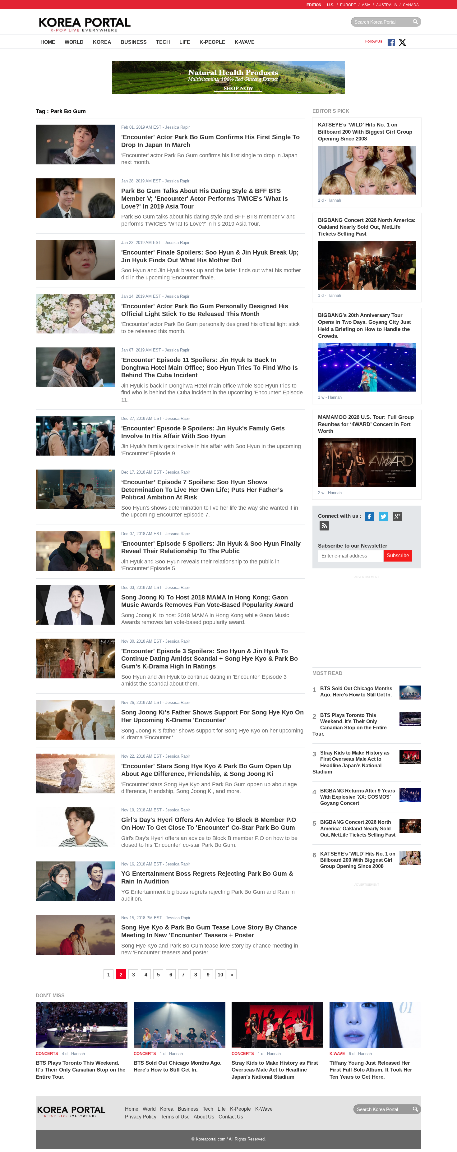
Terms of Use (175, 1116)
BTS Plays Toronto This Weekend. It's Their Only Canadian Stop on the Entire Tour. (80, 1070)
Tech (163, 42)
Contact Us (231, 1116)
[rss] (324, 525)
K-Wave (245, 42)
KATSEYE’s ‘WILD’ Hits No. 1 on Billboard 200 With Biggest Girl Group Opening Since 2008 (365, 132)
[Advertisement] (366, 620)
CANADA (411, 5)
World (74, 42)
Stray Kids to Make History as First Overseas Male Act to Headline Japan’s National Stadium (275, 1070)
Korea (102, 42)
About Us (204, 1116)
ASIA (366, 5)
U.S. (330, 5)
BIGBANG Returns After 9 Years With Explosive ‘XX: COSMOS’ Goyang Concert (357, 797)
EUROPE (348, 5)
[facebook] (369, 516)
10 (220, 974)
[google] (397, 516)
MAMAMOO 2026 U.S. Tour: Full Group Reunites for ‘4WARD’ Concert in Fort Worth (366, 424)
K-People (212, 42)
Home (47, 42)
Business (134, 42)
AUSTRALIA (386, 5)
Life (184, 42)
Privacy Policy (140, 1116)
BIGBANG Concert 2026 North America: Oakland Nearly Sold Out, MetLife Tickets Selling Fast (367, 227)
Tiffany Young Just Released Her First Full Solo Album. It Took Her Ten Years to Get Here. (371, 1070)
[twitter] (383, 516)
